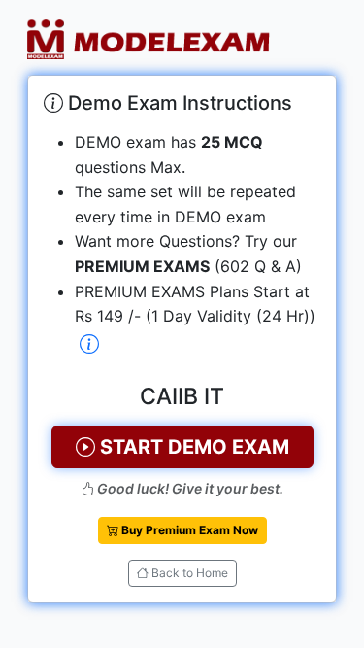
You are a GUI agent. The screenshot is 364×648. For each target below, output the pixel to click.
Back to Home (188, 572)
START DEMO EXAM (192, 447)
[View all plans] (89, 344)
